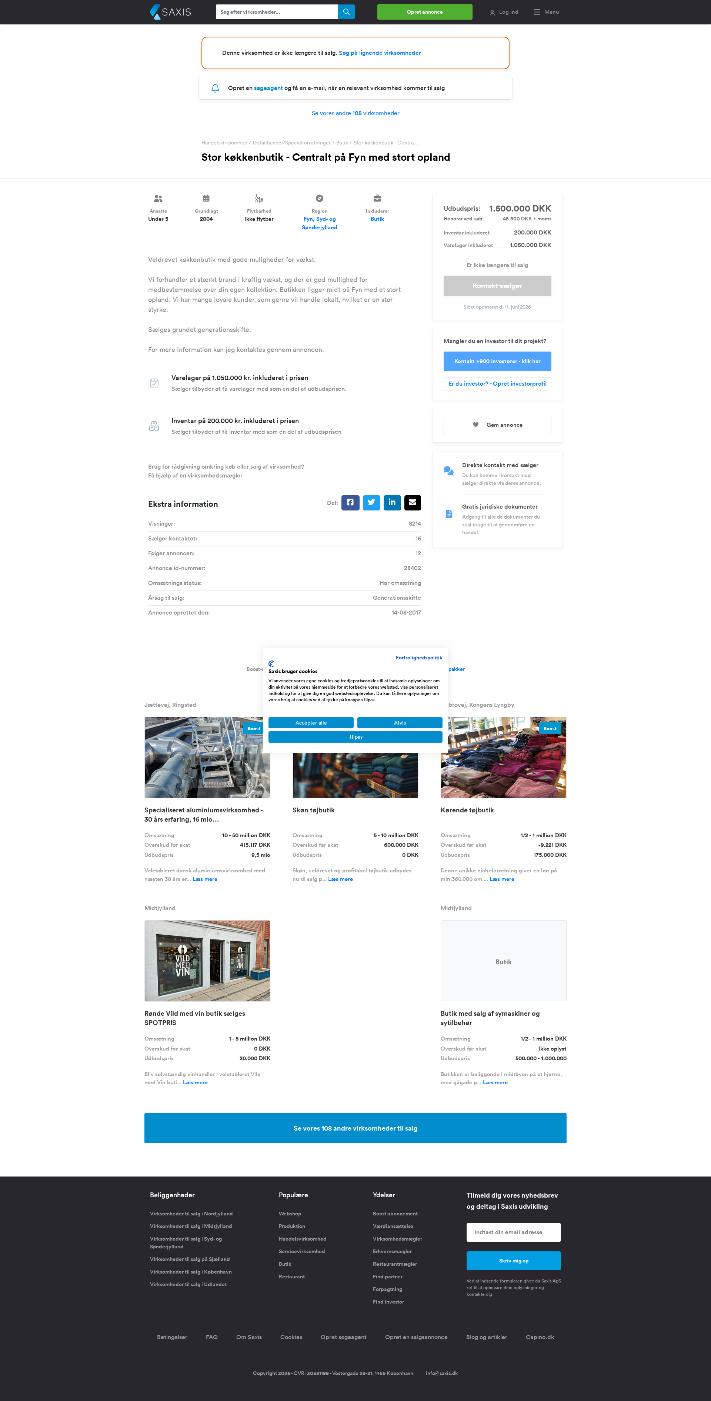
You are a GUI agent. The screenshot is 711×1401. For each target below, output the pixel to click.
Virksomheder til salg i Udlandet (188, 1284)
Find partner (388, 1276)
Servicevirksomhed (302, 1251)
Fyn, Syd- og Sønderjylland (319, 223)
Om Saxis (249, 1337)
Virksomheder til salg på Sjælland (190, 1259)
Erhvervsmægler (392, 1251)
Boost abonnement (395, 1213)
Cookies (291, 1337)
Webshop (290, 1213)
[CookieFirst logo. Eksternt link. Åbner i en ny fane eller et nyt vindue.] (271, 663)
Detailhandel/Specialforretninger (292, 142)
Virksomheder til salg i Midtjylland (191, 1226)
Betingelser (172, 1337)
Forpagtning (387, 1289)
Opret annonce (425, 12)
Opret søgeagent (344, 1337)
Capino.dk (540, 1337)
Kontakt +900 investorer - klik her (497, 361)
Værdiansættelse (393, 1226)
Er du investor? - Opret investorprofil (497, 383)
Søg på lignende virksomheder (380, 53)
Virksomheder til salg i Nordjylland (191, 1213)
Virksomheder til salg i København (191, 1271)
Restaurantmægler (395, 1264)
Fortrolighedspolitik (419, 657)
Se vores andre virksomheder (356, 113)
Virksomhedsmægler (397, 1238)
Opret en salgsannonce (416, 1337)
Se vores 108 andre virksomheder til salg (356, 1128)
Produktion (292, 1226)
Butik (342, 142)
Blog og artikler (486, 1337)
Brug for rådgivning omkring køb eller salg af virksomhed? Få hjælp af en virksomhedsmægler (226, 471)
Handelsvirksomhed (224, 142)
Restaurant (292, 1276)
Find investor (388, 1301)
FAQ (212, 1337)
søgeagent (268, 88)
